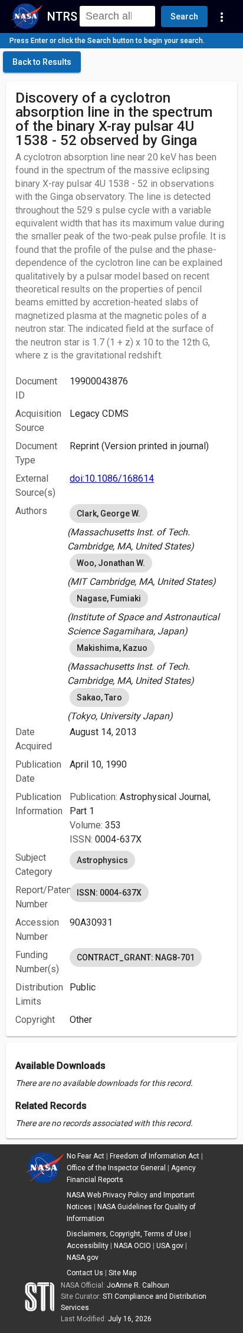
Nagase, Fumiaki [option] (109, 598)
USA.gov (169, 1246)
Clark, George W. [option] (108, 513)
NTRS (62, 16)
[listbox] (149, 528)
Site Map (122, 1273)
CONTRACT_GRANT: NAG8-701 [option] (136, 957)
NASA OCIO (132, 1246)
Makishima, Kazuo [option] (112, 648)
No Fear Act (85, 1156)
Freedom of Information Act (154, 1156)
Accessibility (88, 1246)
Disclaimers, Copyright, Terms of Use (127, 1234)
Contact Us (85, 1273)
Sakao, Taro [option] (99, 697)
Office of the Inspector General (116, 1168)
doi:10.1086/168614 (112, 478)
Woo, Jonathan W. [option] (111, 563)
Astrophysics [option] (102, 860)
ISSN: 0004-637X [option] (109, 892)
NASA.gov (82, 1257)
